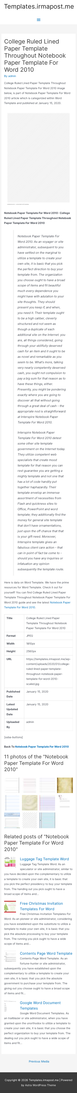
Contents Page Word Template (46, 953)
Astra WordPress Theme (40, 1085)
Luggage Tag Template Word (44, 859)
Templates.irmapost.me (39, 6)
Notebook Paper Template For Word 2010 (42, 746)
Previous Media (39, 1061)
